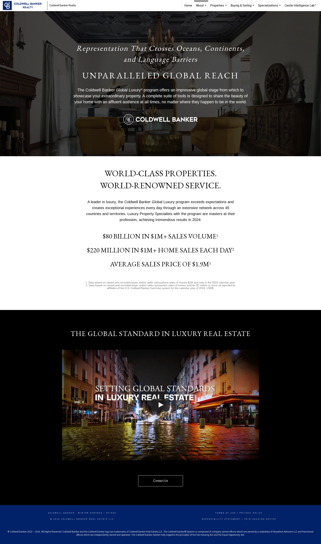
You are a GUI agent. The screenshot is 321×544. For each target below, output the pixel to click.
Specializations (270, 7)
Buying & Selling (243, 7)
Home (188, 5)
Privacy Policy (251, 513)
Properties (219, 7)
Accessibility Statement (221, 519)
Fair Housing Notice (260, 519)
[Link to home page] (24, 5)
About (201, 7)
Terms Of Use (225, 513)
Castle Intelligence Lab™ (300, 5)
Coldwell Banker (61, 513)
